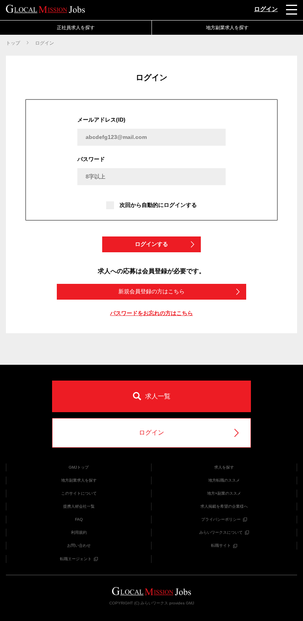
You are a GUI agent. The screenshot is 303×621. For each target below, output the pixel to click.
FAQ (79, 519)
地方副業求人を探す (79, 480)
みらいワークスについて (221, 532)
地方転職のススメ (224, 480)
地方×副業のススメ (224, 493)
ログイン (266, 9)
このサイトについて (79, 493)
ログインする (151, 244)
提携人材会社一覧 (79, 506)
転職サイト (221, 545)
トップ (13, 43)
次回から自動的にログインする (158, 205)
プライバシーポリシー (221, 519)
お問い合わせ (79, 545)
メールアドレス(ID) (101, 119)
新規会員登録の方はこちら (151, 291)
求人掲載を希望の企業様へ (224, 506)
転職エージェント (76, 559)
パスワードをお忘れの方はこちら (151, 313)
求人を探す (224, 467)
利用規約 (79, 532)
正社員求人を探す (76, 27)
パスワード (91, 159)
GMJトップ (79, 467)
